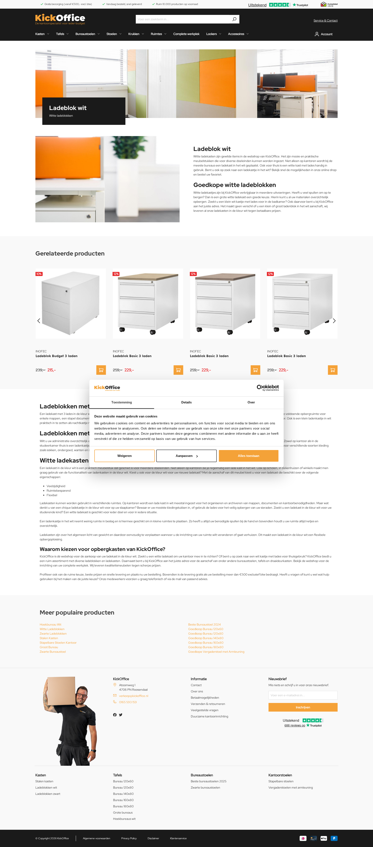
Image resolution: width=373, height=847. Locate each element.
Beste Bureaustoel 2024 (204, 624)
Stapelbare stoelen (281, 781)
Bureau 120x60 (123, 781)
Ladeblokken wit (46, 787)
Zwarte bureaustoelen (205, 787)
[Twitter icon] (120, 715)
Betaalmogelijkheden (205, 698)
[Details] (101, 370)
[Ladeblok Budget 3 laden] (71, 303)
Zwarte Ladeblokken (53, 633)
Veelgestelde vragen (204, 710)
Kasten (40, 775)
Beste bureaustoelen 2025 (208, 781)
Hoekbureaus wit (124, 819)
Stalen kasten (44, 781)
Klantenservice (178, 838)
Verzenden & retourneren (208, 704)
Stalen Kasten (49, 638)
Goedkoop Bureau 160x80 (205, 643)
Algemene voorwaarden (96, 838)
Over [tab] (251, 402)
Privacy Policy (129, 838)
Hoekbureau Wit (50, 624)
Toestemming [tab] (121, 402)
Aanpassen (184, 456)
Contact (196, 685)
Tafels (117, 775)
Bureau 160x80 (123, 800)
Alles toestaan (248, 456)
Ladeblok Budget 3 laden (56, 356)
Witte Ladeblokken (52, 629)
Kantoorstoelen (280, 775)
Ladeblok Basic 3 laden (132, 356)
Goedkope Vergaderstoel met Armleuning (216, 652)
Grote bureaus (123, 812)
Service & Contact (326, 20)
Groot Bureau (49, 647)
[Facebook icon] (115, 715)
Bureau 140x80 (123, 794)
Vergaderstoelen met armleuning (291, 787)
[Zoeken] (234, 19)
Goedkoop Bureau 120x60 (205, 629)
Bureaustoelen (202, 775)
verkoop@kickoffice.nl (133, 696)
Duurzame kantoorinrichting (209, 716)
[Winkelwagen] (336, 34)
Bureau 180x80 (123, 806)
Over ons (197, 691)
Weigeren (124, 456)
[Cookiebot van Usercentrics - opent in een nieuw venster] (260, 388)
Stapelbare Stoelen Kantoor (58, 643)
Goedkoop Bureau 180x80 (205, 647)
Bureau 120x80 (123, 787)
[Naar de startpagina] (60, 19)
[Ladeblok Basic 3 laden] (148, 303)
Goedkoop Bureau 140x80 (205, 638)
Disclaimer (153, 838)
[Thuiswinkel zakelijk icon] (329, 4)
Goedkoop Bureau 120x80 (205, 633)
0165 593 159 (128, 702)
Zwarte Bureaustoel (53, 652)
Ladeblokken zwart (47, 794)
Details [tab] (186, 402)
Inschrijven (303, 707)
